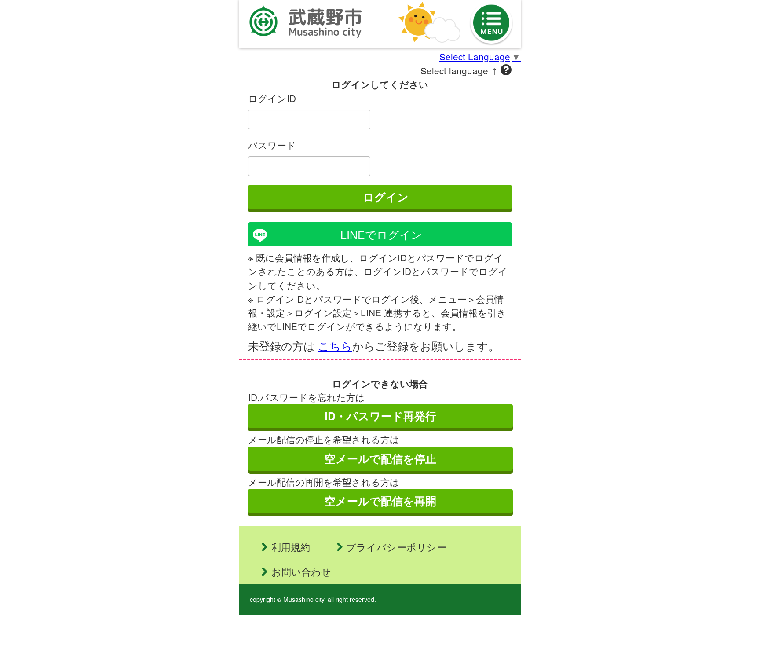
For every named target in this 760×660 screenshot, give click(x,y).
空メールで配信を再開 (380, 501)
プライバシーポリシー (396, 547)
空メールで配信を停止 (380, 458)
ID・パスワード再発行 (380, 416)
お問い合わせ (301, 571)
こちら (335, 345)
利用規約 (290, 547)
